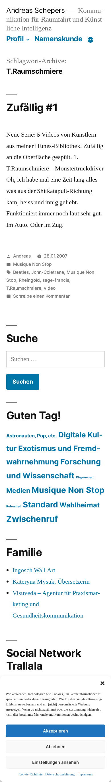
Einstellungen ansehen (55, 762)
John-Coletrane (47, 272)
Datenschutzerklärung (60, 774)
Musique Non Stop (32, 264)
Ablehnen (55, 746)
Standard (40, 504)
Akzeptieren (55, 731)
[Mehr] (90, 39)
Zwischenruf (32, 519)
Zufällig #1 (31, 107)
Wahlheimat (79, 505)
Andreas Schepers (36, 10)
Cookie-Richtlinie (30, 774)
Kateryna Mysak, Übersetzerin (51, 582)
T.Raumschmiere (23, 288)
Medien (18, 490)
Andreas (22, 256)
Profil (15, 38)
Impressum (84, 774)
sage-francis (55, 280)
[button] (102, 683)
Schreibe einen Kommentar (41, 296)
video (50, 288)
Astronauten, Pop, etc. (31, 436)
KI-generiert (85, 477)
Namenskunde (58, 38)
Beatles (21, 272)
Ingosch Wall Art (34, 570)
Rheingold (29, 280)
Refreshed (13, 506)
